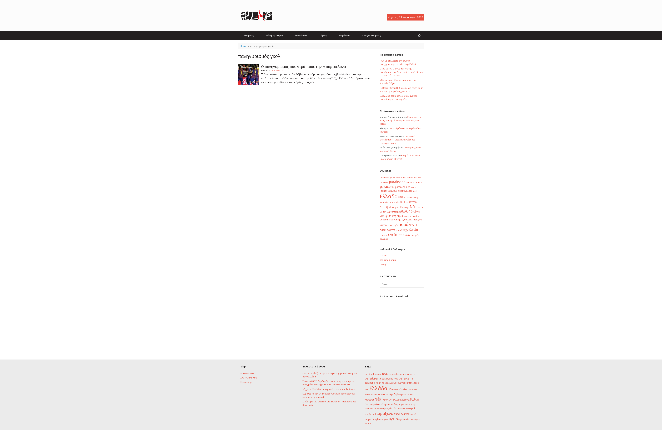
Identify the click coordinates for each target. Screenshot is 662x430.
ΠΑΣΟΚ (420, 207)
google (393, 177)
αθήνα (397, 211)
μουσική (384, 219)
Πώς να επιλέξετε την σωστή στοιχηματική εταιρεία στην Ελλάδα (398, 62)
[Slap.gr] (256, 15)
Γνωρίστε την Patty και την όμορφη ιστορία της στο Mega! (400, 120)
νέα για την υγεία (398, 219)
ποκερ (383, 264)
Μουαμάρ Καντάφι (398, 207)
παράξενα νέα (387, 229)
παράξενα (407, 224)
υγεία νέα (403, 235)
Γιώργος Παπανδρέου (401, 190)
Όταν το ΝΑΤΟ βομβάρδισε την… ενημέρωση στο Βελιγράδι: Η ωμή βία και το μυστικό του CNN (401, 72)
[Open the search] (419, 35)
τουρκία (384, 235)
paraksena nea (414, 182)
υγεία (392, 234)
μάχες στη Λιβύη (412, 216)
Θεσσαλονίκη (411, 197)
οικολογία (393, 225)
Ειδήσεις (249, 35)
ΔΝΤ (415, 190)
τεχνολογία (410, 230)
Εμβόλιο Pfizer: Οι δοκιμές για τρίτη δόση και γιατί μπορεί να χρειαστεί (401, 89)
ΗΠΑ (400, 197)
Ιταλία (400, 202)
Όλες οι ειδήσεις (371, 35)
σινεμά (399, 230)
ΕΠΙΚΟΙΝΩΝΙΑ (247, 373)
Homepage (246, 382)
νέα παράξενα (415, 219)
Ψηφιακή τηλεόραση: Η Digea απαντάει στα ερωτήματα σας (397, 140)
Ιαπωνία (384, 202)
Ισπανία (393, 202)
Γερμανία (385, 190)
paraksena (397, 182)
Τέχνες (323, 35)
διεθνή (405, 211)
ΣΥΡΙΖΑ (383, 211)
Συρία (390, 211)
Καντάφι (413, 202)
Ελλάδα (389, 196)
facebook (385, 177)
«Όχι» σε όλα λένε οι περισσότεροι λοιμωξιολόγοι (329, 389)
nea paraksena (410, 177)
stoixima (384, 255)
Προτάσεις (301, 35)
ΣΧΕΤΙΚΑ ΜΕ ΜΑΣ (248, 377)
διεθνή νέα (372, 404)
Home (243, 46)
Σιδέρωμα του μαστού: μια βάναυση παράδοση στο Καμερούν (399, 97)
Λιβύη (384, 207)
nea (399, 177)
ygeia (413, 187)
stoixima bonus (388, 259)
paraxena (387, 186)
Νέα (413, 206)
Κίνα (406, 202)
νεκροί (384, 225)
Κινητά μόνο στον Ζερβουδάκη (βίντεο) (400, 157)
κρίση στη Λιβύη (394, 215)
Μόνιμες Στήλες (274, 35)
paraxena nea (402, 187)
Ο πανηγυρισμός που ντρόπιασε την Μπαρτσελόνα (303, 66)
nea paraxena (409, 374)
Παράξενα (344, 35)
